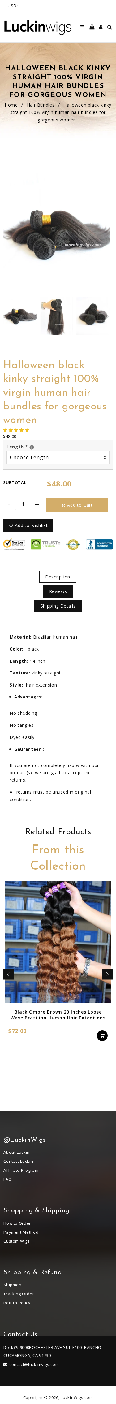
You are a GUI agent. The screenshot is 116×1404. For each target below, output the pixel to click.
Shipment (13, 1285)
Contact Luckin (18, 1161)
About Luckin (16, 1152)
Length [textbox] (58, 446)
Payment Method (20, 1232)
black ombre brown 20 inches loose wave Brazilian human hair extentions (58, 1015)
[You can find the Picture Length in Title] (31, 447)
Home (11, 105)
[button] (16, 430)
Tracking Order (18, 1294)
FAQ (7, 1179)
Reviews (58, 591)
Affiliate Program (20, 1170)
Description (57, 577)
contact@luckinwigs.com (34, 1364)
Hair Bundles (41, 105)
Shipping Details (58, 606)
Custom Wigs (16, 1241)
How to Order (17, 1223)
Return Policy (16, 1303)
